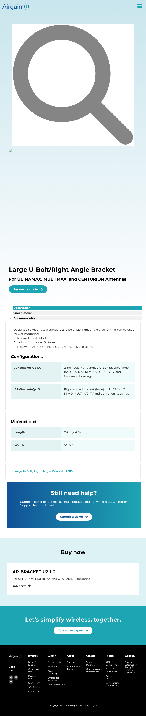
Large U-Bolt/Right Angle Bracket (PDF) (43, 471)
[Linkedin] (16, 677)
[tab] (77, 308)
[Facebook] (11, 677)
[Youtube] (11, 682)
